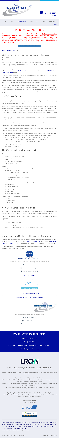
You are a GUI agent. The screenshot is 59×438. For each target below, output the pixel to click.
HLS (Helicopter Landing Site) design (21, 71)
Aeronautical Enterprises (33, 241)
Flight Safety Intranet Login (49, 435)
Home (4, 21)
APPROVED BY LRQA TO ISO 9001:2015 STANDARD (29, 368)
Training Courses (21, 21)
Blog (44, 21)
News (37, 21)
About (31, 21)
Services (11, 21)
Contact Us (51, 21)
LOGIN (55, 24)
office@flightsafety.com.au (29, 349)
